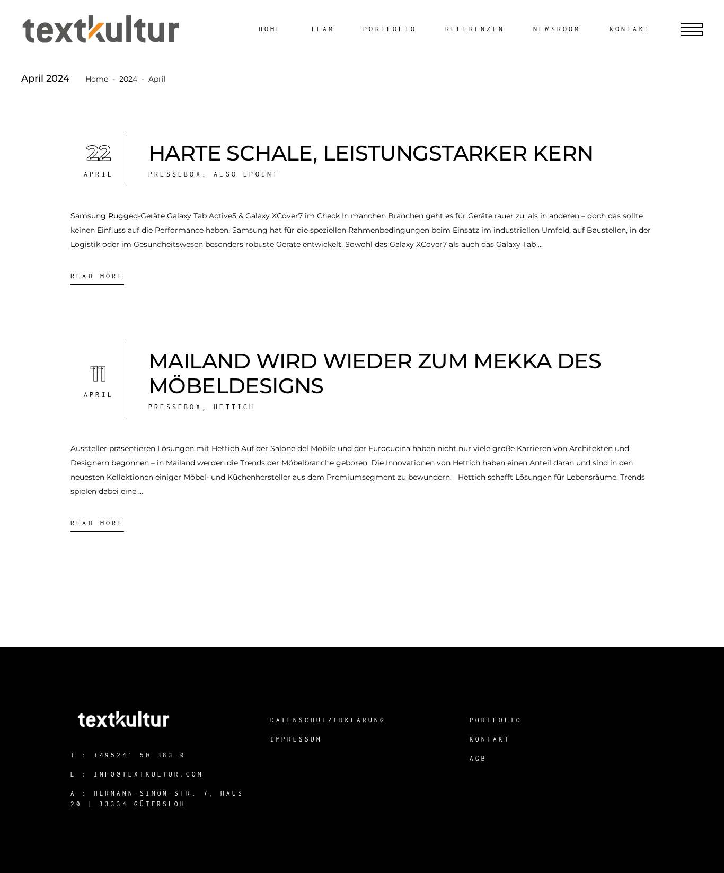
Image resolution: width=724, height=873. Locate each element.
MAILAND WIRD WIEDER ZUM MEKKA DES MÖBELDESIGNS (374, 373)
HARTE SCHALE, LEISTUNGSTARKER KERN (371, 153)
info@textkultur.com (149, 774)
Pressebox (175, 174)
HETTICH (234, 407)
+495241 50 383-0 (140, 755)
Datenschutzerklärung (328, 720)
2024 (128, 79)
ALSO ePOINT (246, 174)
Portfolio (496, 720)
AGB (478, 758)
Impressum (296, 739)
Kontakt (490, 739)
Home (96, 79)
